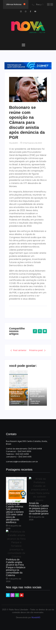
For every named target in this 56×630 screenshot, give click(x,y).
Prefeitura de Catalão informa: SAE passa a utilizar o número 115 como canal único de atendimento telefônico (18, 387)
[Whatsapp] (25, 11)
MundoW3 (36, 617)
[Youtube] (35, 11)
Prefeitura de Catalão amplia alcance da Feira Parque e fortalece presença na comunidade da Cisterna (15, 567)
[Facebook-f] (30, 11)
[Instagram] (21, 11)
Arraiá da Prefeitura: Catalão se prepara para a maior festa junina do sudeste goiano (37, 389)
